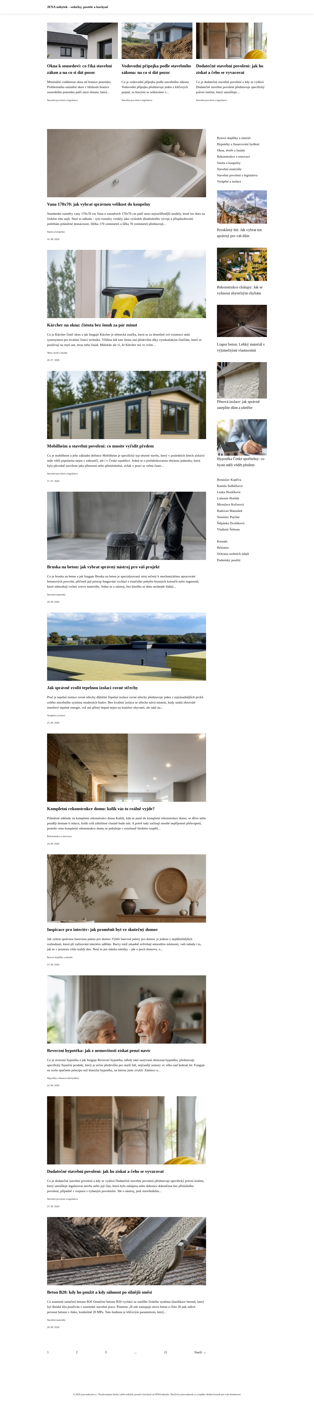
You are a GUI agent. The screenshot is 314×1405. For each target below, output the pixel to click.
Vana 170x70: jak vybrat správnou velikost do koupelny (98, 204)
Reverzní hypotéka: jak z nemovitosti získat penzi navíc (99, 1050)
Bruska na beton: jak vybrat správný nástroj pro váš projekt (103, 566)
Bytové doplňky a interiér (60, 957)
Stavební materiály (56, 594)
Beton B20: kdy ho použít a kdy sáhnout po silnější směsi (99, 1292)
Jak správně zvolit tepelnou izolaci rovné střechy (92, 687)
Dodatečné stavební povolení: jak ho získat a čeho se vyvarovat (105, 1171)
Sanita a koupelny (56, 232)
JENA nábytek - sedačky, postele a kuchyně (77, 7)
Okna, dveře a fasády (57, 353)
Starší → (200, 1352)
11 (165, 1352)
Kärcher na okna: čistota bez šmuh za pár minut (92, 325)
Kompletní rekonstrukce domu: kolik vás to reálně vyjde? (101, 808)
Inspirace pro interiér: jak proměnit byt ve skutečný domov (102, 929)
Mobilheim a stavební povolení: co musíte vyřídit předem (100, 446)
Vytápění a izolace (56, 715)
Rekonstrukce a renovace (59, 836)
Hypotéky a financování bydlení (63, 1078)
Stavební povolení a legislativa (62, 100)
